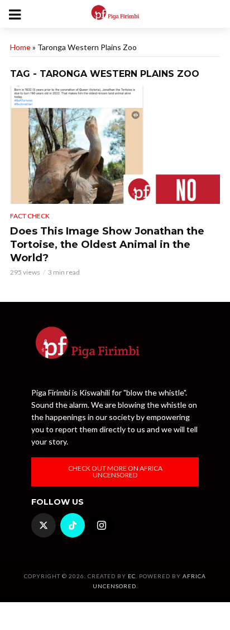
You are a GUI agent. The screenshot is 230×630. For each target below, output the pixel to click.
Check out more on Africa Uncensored (115, 471)
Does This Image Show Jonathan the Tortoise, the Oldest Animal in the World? (107, 244)
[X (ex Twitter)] (43, 525)
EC (132, 576)
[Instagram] (101, 525)
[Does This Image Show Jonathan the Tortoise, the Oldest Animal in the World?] (115, 145)
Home (20, 47)
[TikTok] (72, 525)
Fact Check (30, 216)
